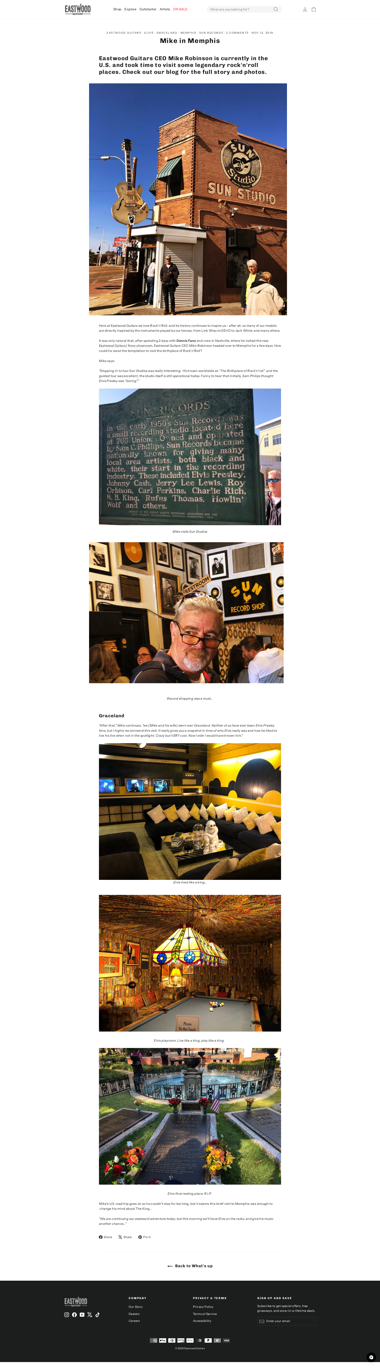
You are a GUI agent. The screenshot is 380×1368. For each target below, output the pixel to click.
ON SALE (180, 9)
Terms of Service (205, 1314)
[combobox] (244, 9)
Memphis (188, 32)
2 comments (238, 32)
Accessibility (202, 1321)
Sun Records (211, 32)
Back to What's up (193, 1265)
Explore (130, 9)
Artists (165, 9)
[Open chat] (371, 1357)
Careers (134, 1321)
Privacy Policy (203, 1307)
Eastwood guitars (124, 32)
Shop (117, 9)
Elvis (149, 32)
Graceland (167, 32)
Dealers (134, 1314)
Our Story (136, 1307)
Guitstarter (148, 9)
